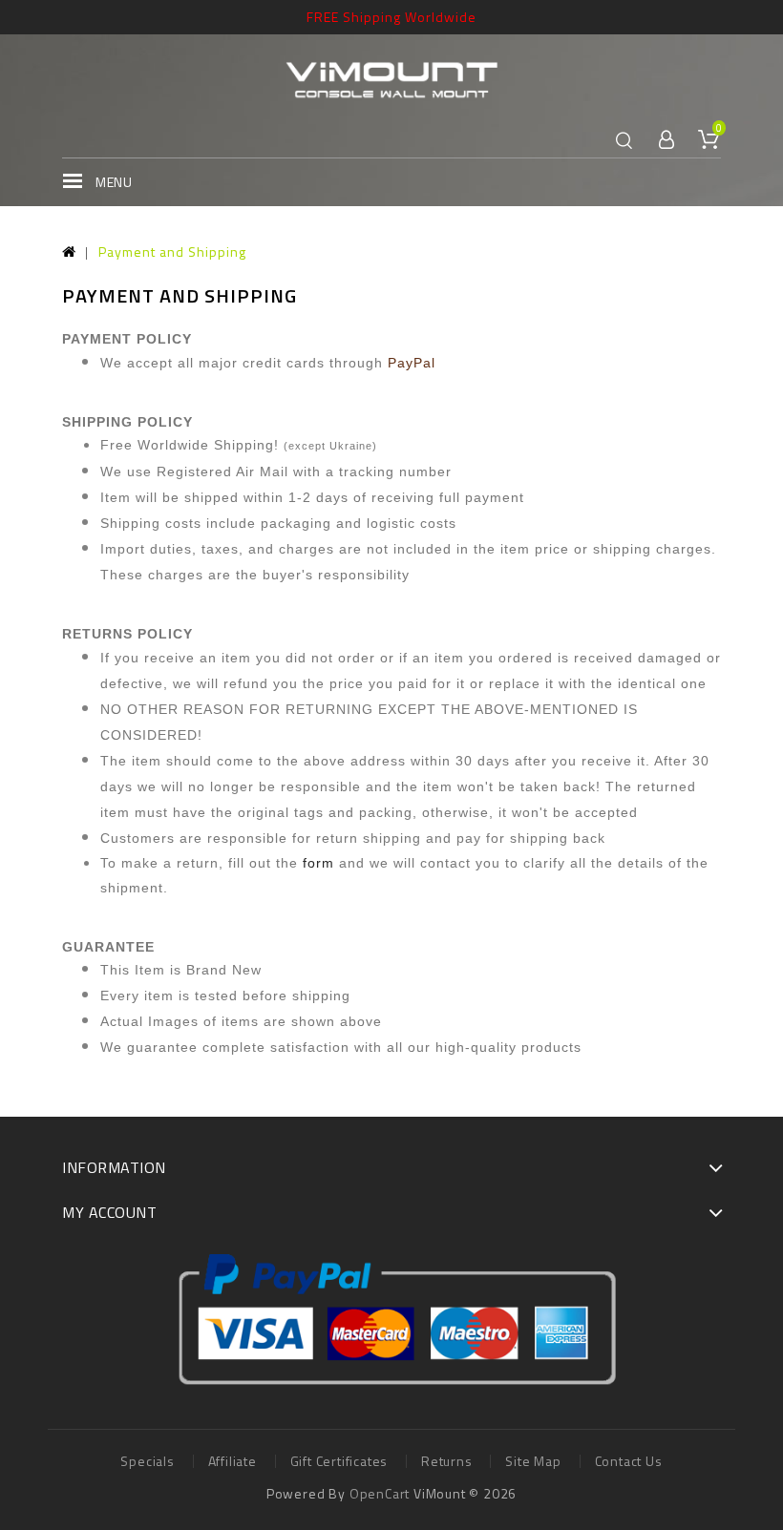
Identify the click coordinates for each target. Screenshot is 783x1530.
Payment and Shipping (172, 251)
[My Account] (667, 141)
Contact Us (629, 1461)
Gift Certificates (339, 1461)
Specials (147, 1461)
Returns (447, 1461)
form (318, 862)
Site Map (533, 1461)
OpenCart (379, 1493)
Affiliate (232, 1461)
